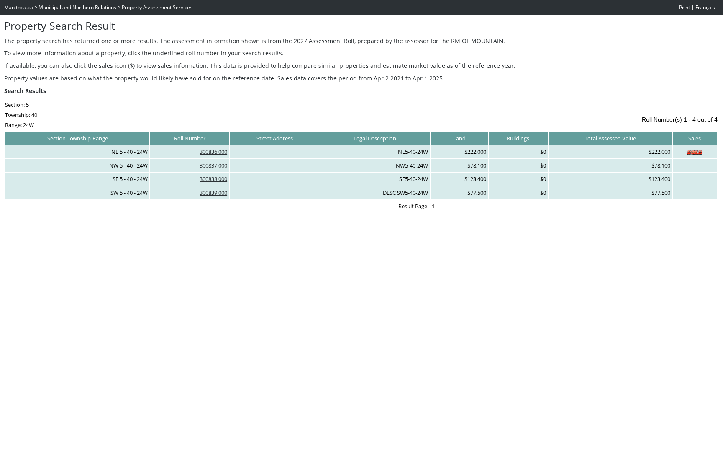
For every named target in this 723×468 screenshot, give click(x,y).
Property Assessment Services (157, 7)
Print (684, 7)
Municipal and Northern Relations (77, 7)
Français (705, 7)
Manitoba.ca (18, 7)
